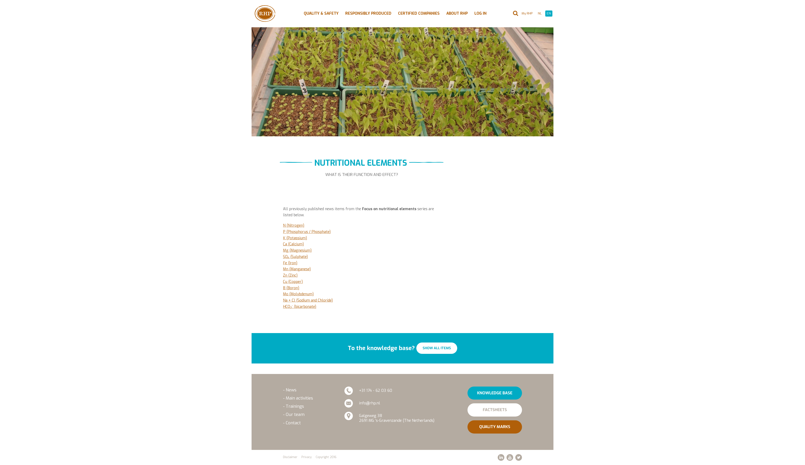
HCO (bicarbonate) (299, 306)
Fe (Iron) (290, 263)
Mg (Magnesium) (297, 250)
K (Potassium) (295, 238)
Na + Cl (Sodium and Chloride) (308, 300)
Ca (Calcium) (293, 244)
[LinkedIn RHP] (501, 457)
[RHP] (265, 13)
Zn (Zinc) (290, 275)
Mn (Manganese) (297, 269)
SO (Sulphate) (295, 256)
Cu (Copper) (293, 281)
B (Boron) (291, 287)
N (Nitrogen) (293, 225)
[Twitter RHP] (518, 457)
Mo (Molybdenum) (298, 294)
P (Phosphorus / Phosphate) (307, 231)
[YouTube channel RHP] (509, 457)
